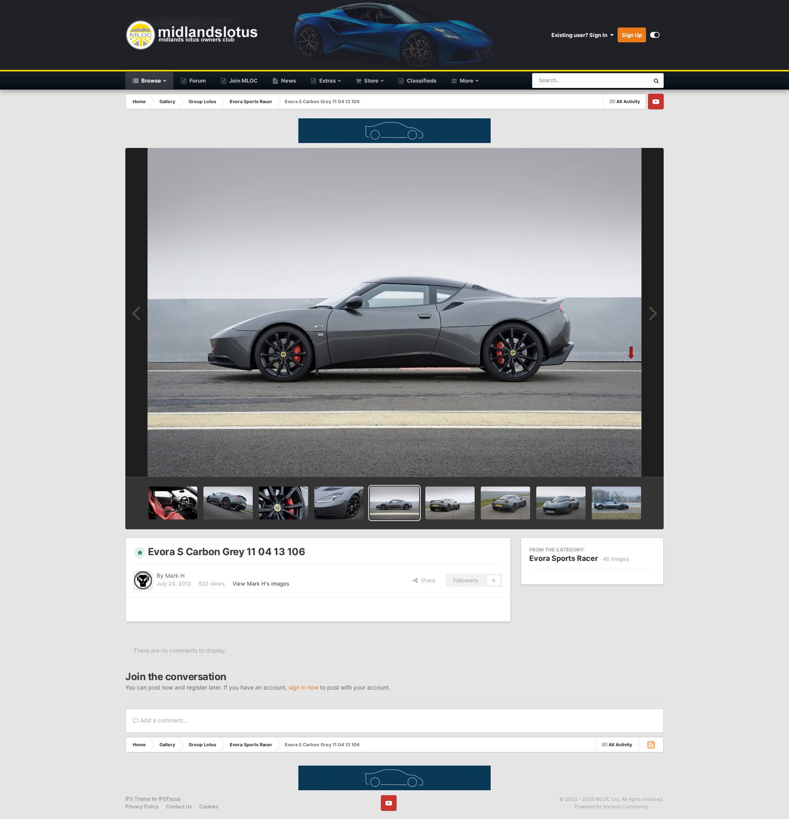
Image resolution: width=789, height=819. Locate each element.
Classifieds (421, 80)
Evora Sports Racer (563, 558)
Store (370, 80)
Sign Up (632, 35)
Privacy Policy (142, 806)
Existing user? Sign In (580, 35)
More (467, 80)
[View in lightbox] (394, 312)
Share (427, 580)
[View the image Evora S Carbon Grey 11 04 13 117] (172, 503)
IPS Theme (137, 799)
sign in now (303, 687)
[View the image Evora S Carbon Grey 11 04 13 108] (339, 503)
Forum (197, 80)
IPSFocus (169, 799)
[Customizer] (655, 35)
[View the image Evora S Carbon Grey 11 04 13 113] (228, 503)
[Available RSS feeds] (651, 744)
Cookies (208, 806)
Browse (150, 80)
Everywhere (624, 80)
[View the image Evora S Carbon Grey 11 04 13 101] (505, 503)
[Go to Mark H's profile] (143, 580)
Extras (327, 80)
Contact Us (179, 806)
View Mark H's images (261, 583)
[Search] (656, 80)
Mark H (175, 575)
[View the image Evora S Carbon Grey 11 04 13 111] (283, 503)
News (288, 80)
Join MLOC (243, 80)
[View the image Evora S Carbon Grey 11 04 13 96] (561, 503)
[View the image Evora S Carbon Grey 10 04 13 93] (616, 503)
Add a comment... (163, 720)
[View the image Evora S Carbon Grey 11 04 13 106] (394, 503)
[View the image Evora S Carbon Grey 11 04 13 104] (450, 503)
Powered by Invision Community (611, 806)
